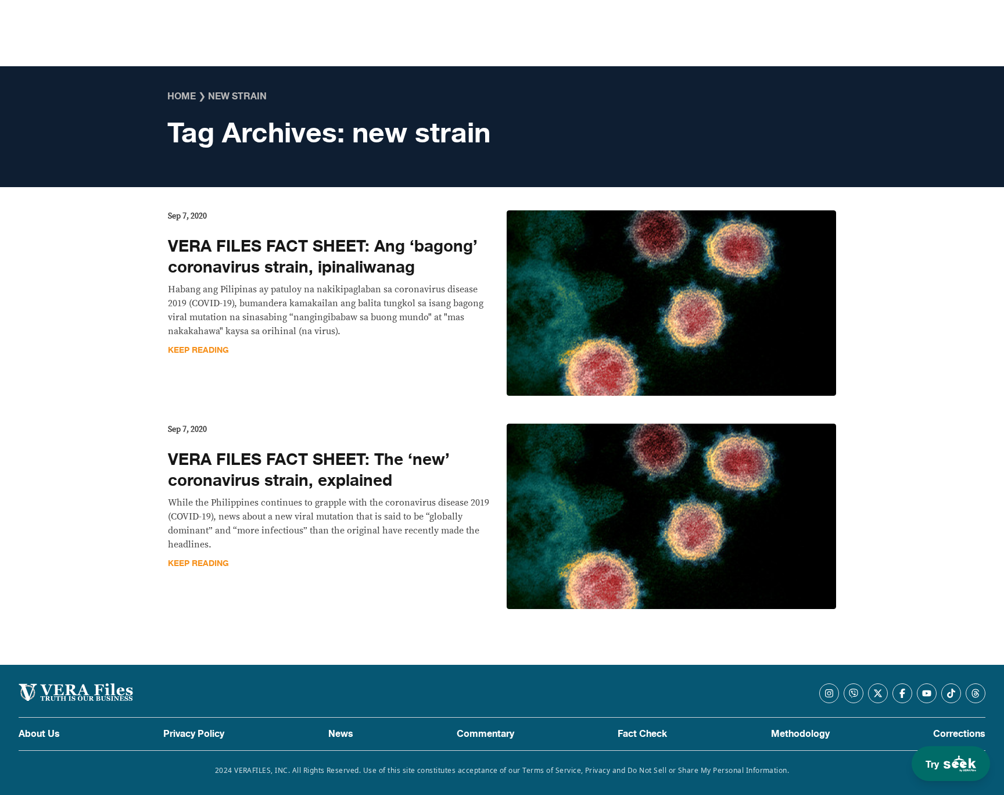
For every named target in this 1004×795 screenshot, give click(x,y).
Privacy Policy (193, 734)
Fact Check (642, 734)
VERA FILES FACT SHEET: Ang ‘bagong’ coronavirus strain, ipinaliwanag (323, 257)
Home (181, 96)
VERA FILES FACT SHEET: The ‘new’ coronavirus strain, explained (309, 470)
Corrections (959, 734)
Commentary (485, 734)
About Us (39, 734)
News (340, 734)
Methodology (800, 734)
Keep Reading (198, 350)
